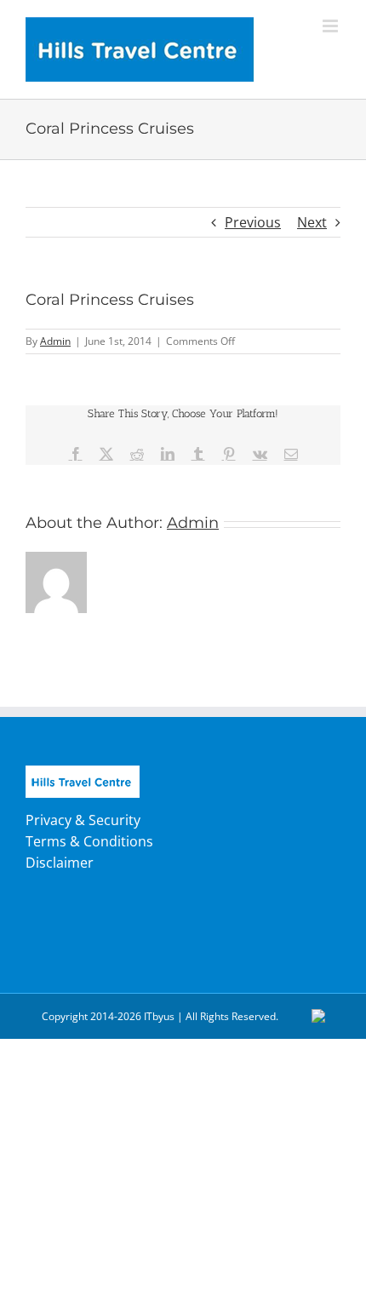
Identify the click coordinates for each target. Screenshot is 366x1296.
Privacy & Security (83, 820)
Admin (55, 341)
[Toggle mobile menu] (331, 26)
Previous (253, 222)
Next (312, 222)
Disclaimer (60, 862)
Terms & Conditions (89, 841)
